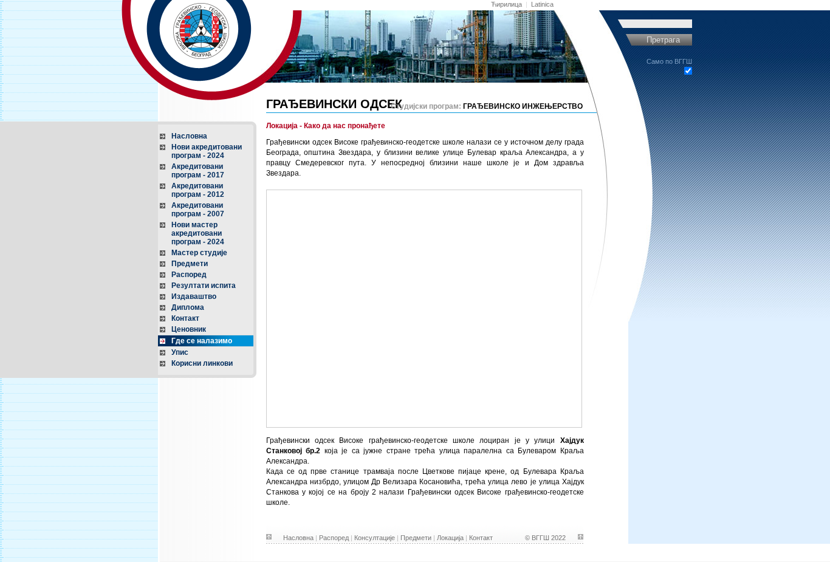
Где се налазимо (201, 341)
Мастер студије (199, 252)
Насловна (189, 136)
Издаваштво (193, 296)
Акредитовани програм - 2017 (197, 170)
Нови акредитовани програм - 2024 (206, 151)
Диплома (187, 307)
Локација (450, 537)
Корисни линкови (202, 363)
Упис (179, 352)
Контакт (185, 318)
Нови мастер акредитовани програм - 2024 (197, 233)
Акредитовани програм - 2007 (197, 209)
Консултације (374, 537)
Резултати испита (203, 285)
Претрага (663, 39)
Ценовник (188, 329)
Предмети (189, 263)
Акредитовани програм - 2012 (197, 190)
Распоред (189, 274)
